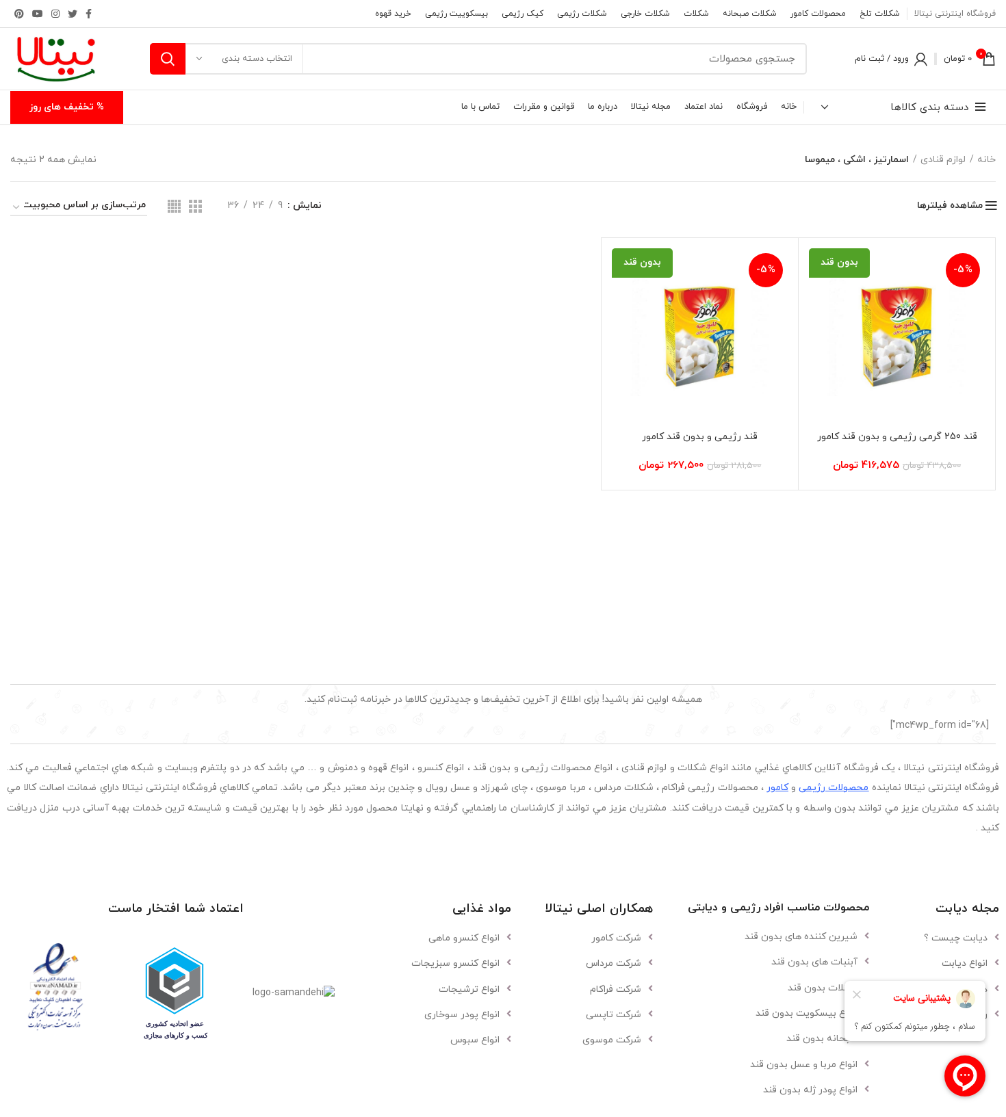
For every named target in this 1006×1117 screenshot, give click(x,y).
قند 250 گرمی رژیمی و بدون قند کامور (897, 436)
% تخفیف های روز (66, 107)
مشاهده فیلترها (950, 206)
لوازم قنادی (943, 159)
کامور (777, 787)
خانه (986, 159)
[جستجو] (167, 59)
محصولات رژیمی (833, 787)
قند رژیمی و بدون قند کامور (700, 436)
